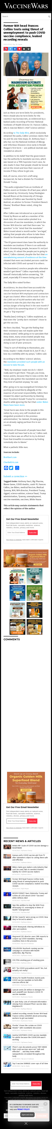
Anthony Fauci (24, 481)
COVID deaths (22, 484)
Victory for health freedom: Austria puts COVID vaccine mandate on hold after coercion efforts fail (28, 980)
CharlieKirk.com (11, 462)
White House (35, 499)
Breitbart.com (10, 457)
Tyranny (22, 496)
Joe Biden (15, 487)
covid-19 (34, 484)
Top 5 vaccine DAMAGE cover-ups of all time (30, 1063)
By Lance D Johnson (27, 943)
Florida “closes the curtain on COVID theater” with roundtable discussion (27, 1026)
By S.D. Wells (26, 1066)
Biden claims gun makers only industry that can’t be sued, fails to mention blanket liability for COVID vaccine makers (29, 869)
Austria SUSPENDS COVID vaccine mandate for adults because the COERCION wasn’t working (29, 1037)
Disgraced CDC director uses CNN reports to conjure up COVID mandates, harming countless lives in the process (30, 938)
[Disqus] (26, 674)
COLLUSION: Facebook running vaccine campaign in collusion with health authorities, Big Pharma (27, 950)
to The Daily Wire (21, 133)
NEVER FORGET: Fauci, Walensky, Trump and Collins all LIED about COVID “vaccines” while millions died (29, 895)
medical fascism (27, 487)
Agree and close (27, 1115)
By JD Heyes (25, 888)
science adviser (18, 493)
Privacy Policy (23, 1109)
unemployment (34, 496)
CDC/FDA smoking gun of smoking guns (28, 960)
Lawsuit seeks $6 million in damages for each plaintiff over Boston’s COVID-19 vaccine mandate (28, 992)
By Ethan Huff (25, 900)
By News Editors (26, 862)
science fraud (32, 493)
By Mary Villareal (26, 1009)
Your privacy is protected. (14, 539)
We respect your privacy (33, 1097)
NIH (13, 490)
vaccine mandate (12, 499)
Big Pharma (37, 481)
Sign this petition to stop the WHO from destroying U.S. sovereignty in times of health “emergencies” (28, 907)
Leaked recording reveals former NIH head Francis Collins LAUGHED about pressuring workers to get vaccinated (29, 1015)
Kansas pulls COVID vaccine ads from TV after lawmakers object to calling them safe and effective (30, 857)
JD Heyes (19, 44)
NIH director (22, 490)
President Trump (37, 490)
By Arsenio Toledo (27, 997)
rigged (7, 493)
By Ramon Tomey (26, 850)
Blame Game (9, 484)
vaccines (25, 499)
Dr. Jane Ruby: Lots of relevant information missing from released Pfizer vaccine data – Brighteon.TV (30, 1004)
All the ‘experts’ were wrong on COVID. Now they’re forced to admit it (30, 918)
